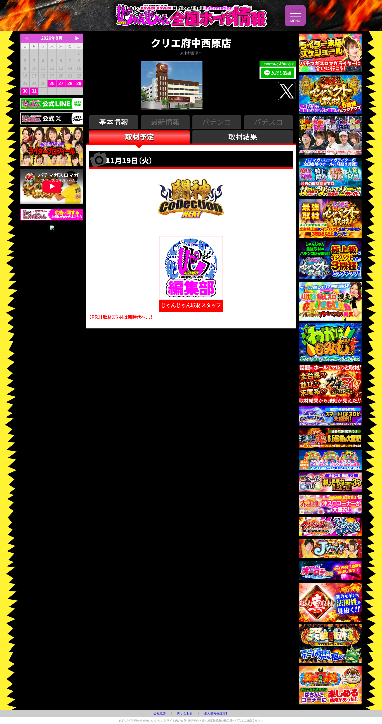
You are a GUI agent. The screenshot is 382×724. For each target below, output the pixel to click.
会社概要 (160, 713)
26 (52, 83)
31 (34, 91)
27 (60, 83)
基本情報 (113, 121)
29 (78, 83)
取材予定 (139, 136)
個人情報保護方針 (216, 713)
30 (25, 91)
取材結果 (242, 136)
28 (69, 83)
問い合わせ (185, 713)
